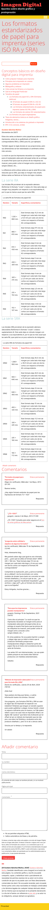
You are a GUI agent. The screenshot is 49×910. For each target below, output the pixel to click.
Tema (4, 752)
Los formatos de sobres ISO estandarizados (29, 112)
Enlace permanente (37, 477)
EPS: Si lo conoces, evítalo (15, 125)
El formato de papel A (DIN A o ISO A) (27, 102)
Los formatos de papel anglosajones (22, 114)
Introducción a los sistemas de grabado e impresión (24, 122)
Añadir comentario (9, 465)
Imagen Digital (21, 5)
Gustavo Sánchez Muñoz (11, 130)
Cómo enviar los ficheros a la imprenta (19, 89)
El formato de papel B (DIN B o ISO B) (27, 104)
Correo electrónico (8, 772)
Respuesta (40, 499)
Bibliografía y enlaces (13, 86)
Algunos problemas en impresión (17, 84)
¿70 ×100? (12, 513)
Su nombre (6, 762)
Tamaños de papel (12, 94)
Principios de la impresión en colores (18, 81)
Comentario (6, 797)
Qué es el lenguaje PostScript (16, 92)
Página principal (7, 786)
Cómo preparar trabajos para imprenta (19, 79)
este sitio (32, 893)
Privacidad (5, 906)
